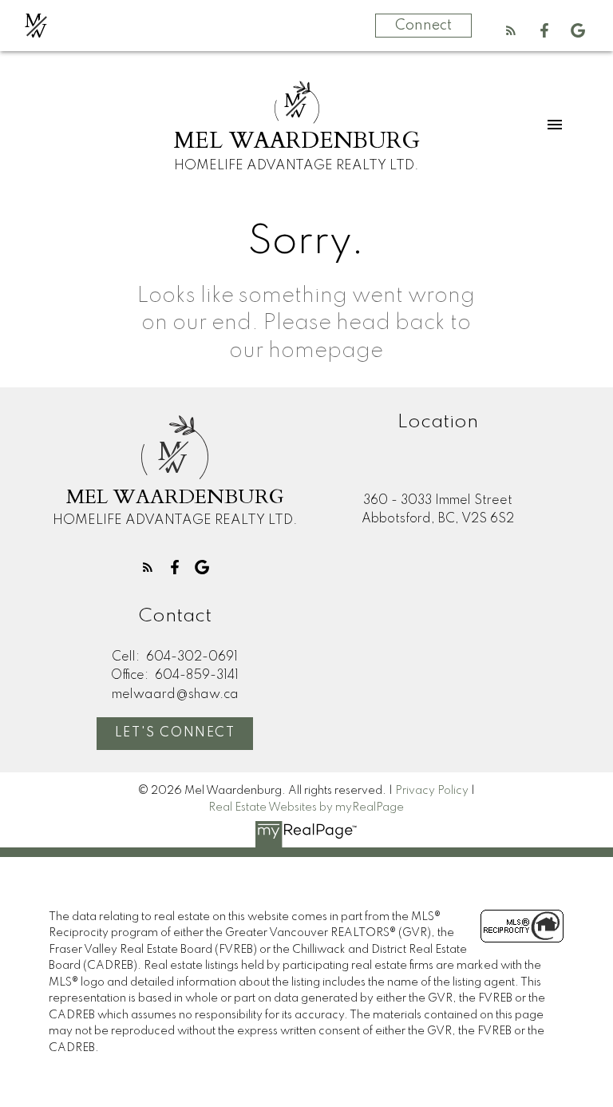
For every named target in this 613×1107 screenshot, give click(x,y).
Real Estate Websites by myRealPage (306, 807)
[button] (511, 30)
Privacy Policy (432, 790)
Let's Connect (175, 733)
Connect (423, 25)
